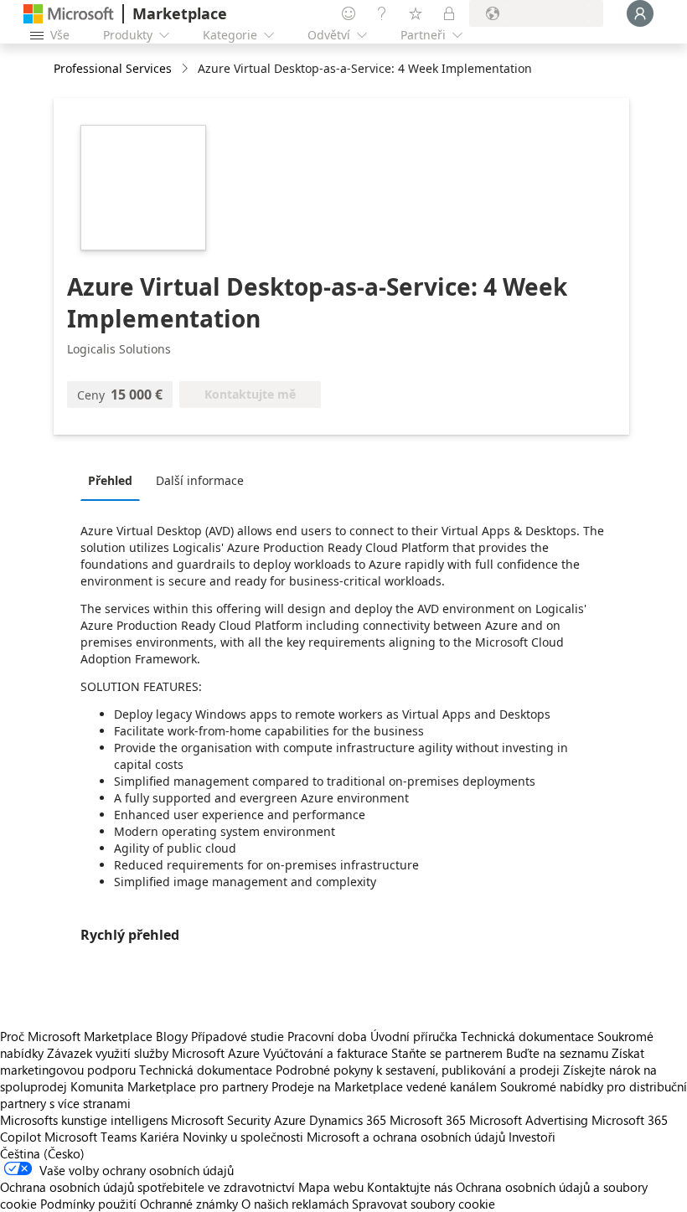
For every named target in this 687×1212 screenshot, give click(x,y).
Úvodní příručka (413, 1036)
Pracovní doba (327, 1036)
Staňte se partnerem (447, 1052)
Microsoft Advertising (528, 1119)
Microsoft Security (221, 1119)
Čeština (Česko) (42, 1153)
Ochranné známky (189, 1203)
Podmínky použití (88, 1203)
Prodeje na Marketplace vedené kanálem (384, 1086)
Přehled (110, 480)
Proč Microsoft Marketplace (76, 1036)
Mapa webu (331, 1186)
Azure (290, 1119)
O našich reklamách (295, 1203)
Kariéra (159, 1136)
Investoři (532, 1136)
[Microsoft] (68, 13)
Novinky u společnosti (243, 1136)
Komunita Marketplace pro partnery (169, 1086)
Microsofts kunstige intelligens (84, 1119)
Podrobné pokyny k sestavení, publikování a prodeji (418, 1069)
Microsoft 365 (428, 1119)
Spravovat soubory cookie (423, 1203)
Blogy (172, 1036)
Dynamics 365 (347, 1119)
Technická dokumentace (527, 1036)
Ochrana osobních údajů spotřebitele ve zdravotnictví (147, 1186)
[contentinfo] (186, 69)
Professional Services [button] (113, 68)
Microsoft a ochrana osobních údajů (406, 1136)
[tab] (114, 480)
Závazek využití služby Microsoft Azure (155, 1052)
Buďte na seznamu (557, 1052)
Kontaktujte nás (409, 1186)
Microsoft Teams (90, 1136)
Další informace (200, 480)
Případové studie (237, 1036)
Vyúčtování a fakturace (325, 1052)
